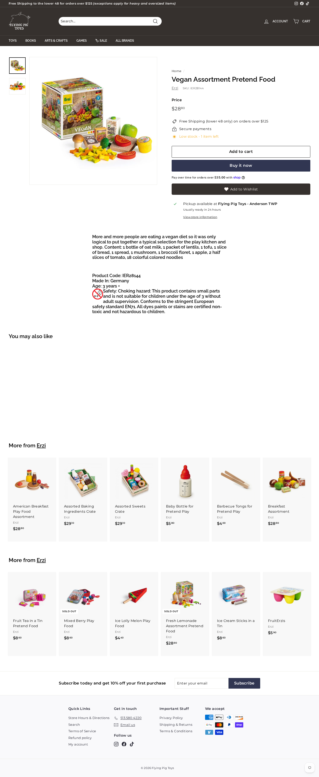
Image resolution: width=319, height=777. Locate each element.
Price (177, 100)
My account (78, 744)
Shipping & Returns (176, 724)
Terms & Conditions (176, 731)
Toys (13, 40)
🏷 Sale (101, 40)
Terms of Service (82, 731)
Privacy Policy (171, 718)
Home (176, 71)
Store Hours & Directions (89, 718)
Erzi (175, 88)
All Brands (125, 40)
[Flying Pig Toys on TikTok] (132, 743)
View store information (200, 217)
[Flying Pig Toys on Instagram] (116, 743)
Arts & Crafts (56, 40)
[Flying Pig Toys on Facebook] (124, 743)
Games (81, 40)
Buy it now (241, 165)
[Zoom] (93, 121)
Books (30, 40)
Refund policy (80, 738)
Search (74, 724)
